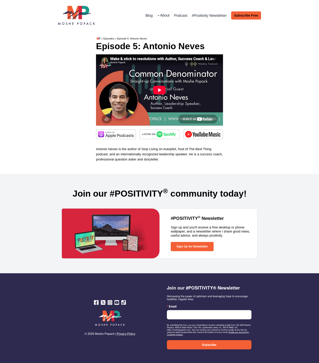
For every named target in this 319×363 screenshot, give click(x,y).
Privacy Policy (126, 333)
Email (172, 306)
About (165, 15)
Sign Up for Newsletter (192, 246)
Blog (149, 15)
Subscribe (209, 345)
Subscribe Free (246, 15)
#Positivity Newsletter (209, 15)
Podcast (180, 15)
